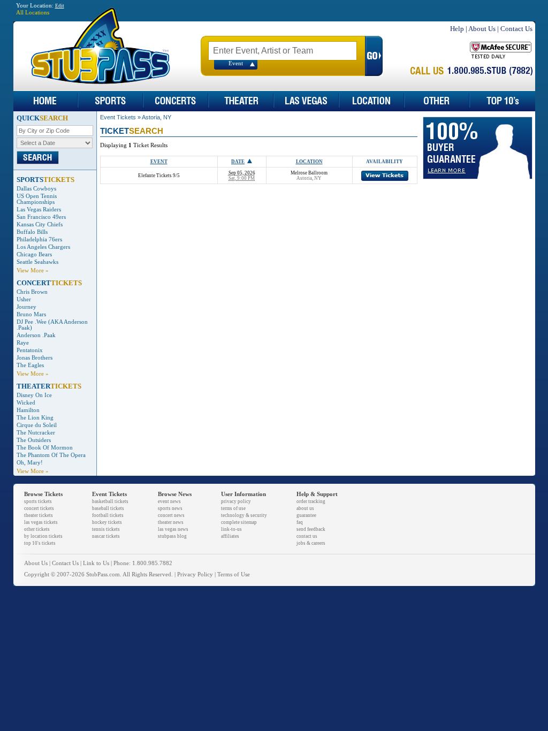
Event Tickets (118, 117)
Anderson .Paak (36, 335)
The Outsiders (34, 440)
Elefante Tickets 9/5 (159, 175)
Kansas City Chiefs (40, 224)
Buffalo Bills (32, 232)
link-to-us (231, 529)
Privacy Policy (195, 574)
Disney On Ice (34, 395)
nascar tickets (106, 536)
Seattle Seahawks (37, 262)
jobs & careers (310, 543)
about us (305, 508)
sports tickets (38, 501)
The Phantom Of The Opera (51, 455)
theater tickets (38, 515)
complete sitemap (239, 522)
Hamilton (28, 410)
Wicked (26, 403)
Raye (23, 343)
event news (169, 501)
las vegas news (173, 529)
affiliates (230, 536)
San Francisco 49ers (41, 217)
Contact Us (516, 29)
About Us (482, 29)
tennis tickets (106, 529)
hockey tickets (107, 522)
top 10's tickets (40, 543)
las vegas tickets (41, 522)
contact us (306, 536)
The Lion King (35, 418)
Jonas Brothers (34, 358)
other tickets (37, 529)
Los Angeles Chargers (43, 247)
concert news (171, 515)
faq (299, 522)
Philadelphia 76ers (39, 239)
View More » (33, 270)
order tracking (310, 501)
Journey (26, 307)
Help (457, 29)
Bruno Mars (31, 314)
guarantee (306, 515)
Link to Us (96, 563)
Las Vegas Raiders (39, 209)
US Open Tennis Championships (37, 199)
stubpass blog (172, 536)
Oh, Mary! (30, 463)
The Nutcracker (36, 433)
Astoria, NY (156, 117)
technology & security (244, 515)
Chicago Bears (34, 254)
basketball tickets (110, 501)
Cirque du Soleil (37, 425)
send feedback (310, 529)
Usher (24, 299)
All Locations (32, 13)
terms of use (233, 508)
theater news (171, 522)
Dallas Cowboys (36, 189)
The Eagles (30, 365)
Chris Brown (32, 292)
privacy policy (236, 501)
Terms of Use (233, 574)
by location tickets (43, 536)
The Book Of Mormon (45, 448)
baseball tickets (108, 508)
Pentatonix (30, 350)
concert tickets (39, 508)
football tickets (108, 515)
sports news (170, 508)
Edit (59, 6)
